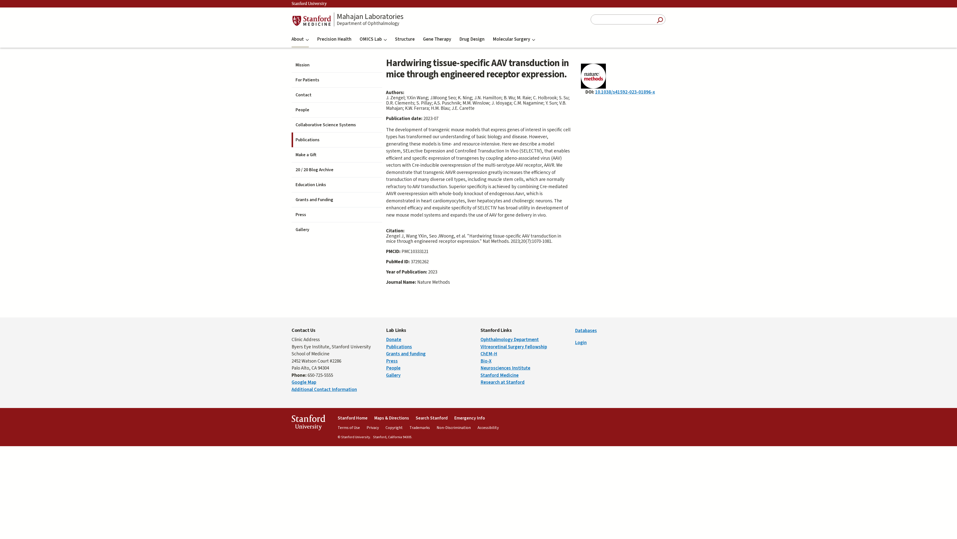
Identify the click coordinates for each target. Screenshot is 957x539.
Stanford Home (353, 418)
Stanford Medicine (499, 375)
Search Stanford (432, 418)
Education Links (311, 185)
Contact (304, 95)
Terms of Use (349, 427)
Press (301, 215)
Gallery (302, 230)
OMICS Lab (371, 39)
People (302, 110)
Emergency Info (469, 418)
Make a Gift (306, 155)
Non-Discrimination (454, 427)
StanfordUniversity (308, 423)
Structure (405, 39)
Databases (586, 330)
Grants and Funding (314, 200)
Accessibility (488, 427)
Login (581, 342)
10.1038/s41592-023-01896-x (625, 92)
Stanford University (309, 3)
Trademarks (419, 427)
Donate (393, 339)
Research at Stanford (502, 382)
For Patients (307, 80)
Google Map (304, 382)
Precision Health (334, 39)
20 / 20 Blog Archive (314, 170)
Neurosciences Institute (505, 368)
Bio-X (485, 361)
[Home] (311, 20)
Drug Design (471, 39)
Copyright (394, 427)
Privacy (373, 427)
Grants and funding (406, 354)
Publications (307, 140)
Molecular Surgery (511, 39)
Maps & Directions (391, 418)
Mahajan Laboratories (370, 16)
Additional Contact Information (324, 389)
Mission (303, 65)
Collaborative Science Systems (326, 125)
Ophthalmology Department (509, 339)
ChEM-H (488, 354)
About (298, 39)
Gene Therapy (437, 39)
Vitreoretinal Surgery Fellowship (513, 347)
